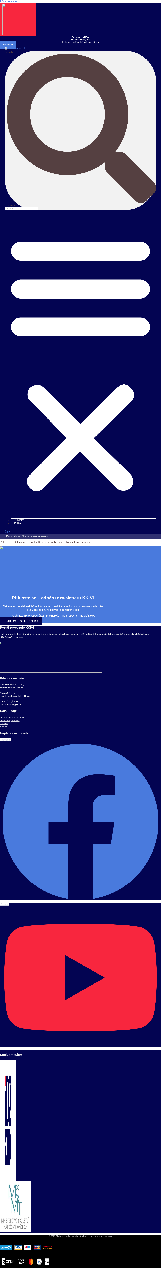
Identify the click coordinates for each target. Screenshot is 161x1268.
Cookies (4, 723)
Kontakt (4, 726)
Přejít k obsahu (8, 1)
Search (9, 52)
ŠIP (7, 531)
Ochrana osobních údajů (12, 717)
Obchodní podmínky (10, 720)
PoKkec (18, 523)
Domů (9, 536)
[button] (80, 362)
